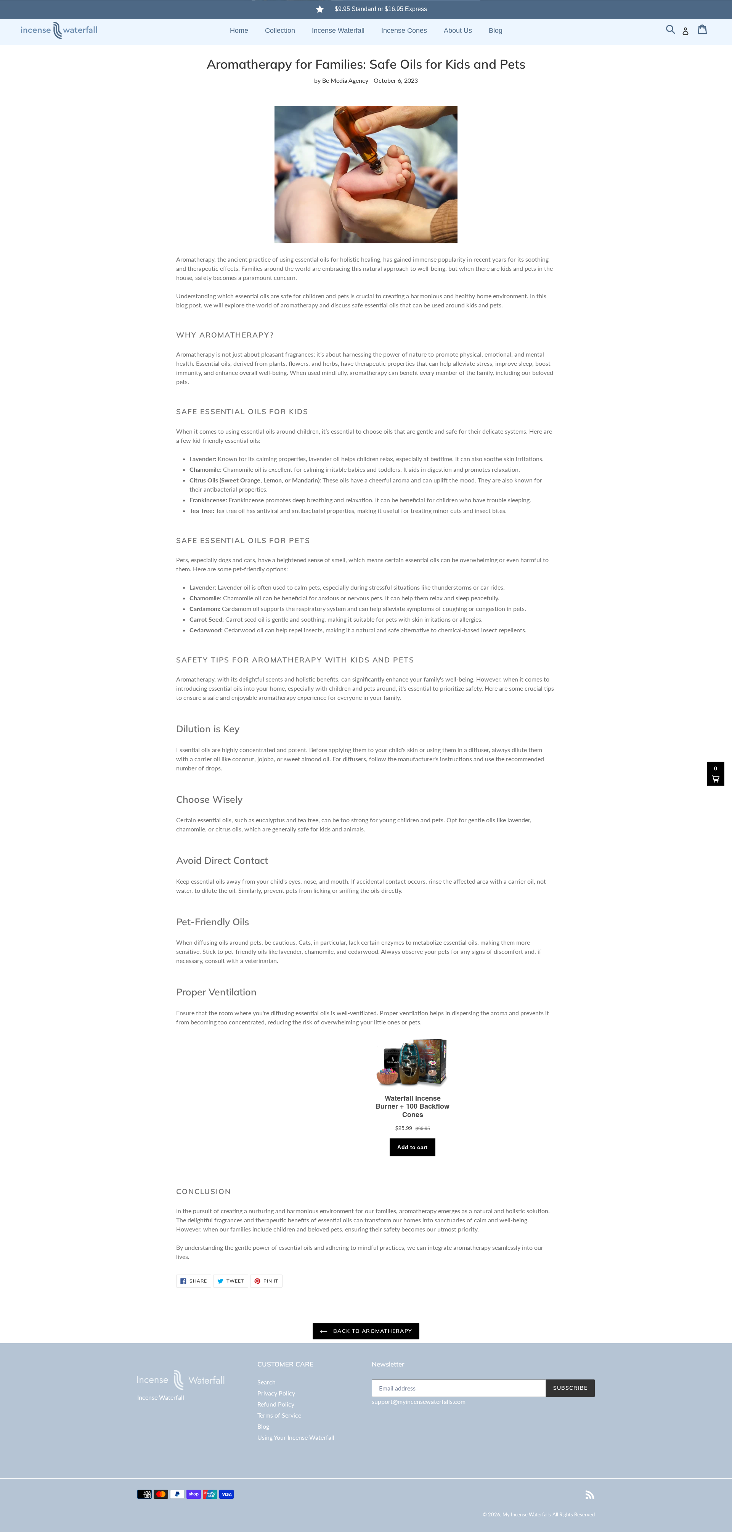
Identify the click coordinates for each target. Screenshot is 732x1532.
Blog (263, 1426)
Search (266, 1382)
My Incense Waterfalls (526, 1514)
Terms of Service (279, 1415)
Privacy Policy (276, 1393)
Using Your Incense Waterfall (295, 1437)
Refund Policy (275, 1404)
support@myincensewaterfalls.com (419, 1401)
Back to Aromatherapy (371, 1331)
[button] (715, 774)
